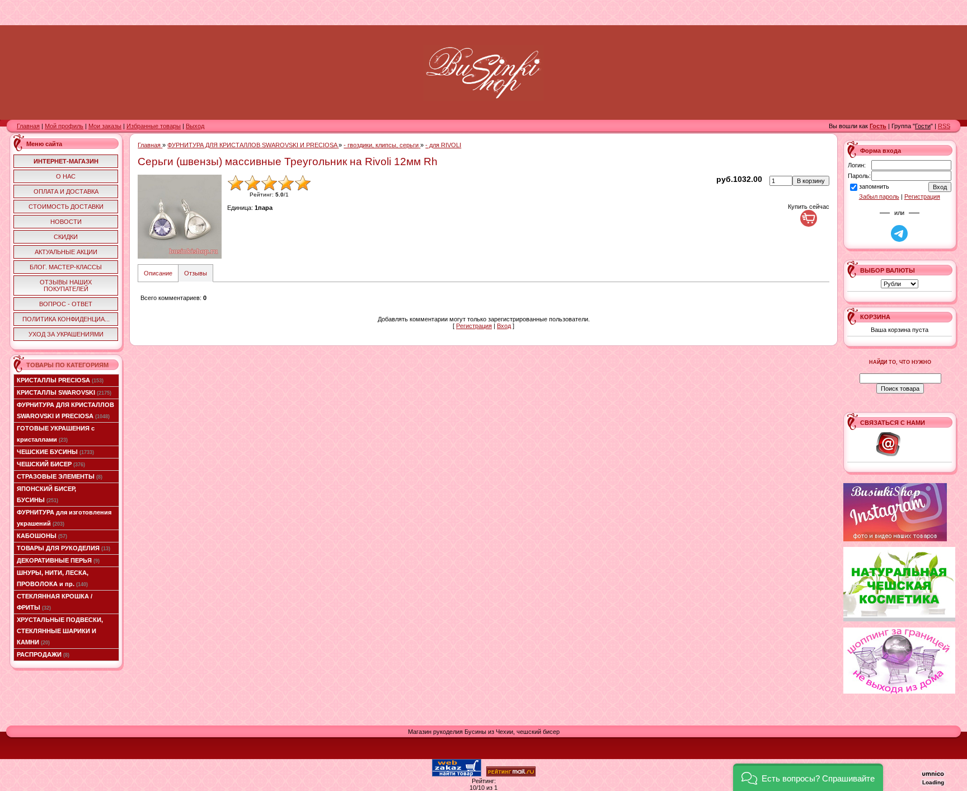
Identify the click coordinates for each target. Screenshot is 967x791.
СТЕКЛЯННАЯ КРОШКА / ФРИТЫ (54, 602)
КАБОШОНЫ (42, 535)
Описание (158, 273)
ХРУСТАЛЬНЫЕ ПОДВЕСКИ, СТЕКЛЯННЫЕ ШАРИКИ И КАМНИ (60, 630)
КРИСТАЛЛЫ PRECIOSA (60, 380)
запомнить (874, 187)
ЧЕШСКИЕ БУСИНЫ (55, 451)
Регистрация (474, 325)
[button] (808, 777)
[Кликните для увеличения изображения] (180, 217)
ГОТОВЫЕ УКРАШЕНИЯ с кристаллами (56, 434)
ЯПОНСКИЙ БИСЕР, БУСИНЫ (46, 494)
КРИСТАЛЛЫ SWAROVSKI (64, 392)
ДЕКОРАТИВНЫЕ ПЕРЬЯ (58, 560)
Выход (195, 126)
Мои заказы (104, 126)
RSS (944, 126)
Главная (28, 126)
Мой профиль (64, 126)
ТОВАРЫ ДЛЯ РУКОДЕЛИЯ (63, 548)
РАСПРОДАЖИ (43, 654)
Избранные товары (153, 126)
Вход (504, 325)
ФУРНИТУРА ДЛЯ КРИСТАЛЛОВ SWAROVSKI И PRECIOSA (65, 410)
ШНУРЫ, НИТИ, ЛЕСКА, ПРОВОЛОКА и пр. (52, 578)
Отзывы (195, 273)
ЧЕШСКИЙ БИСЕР (51, 464)
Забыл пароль (879, 196)
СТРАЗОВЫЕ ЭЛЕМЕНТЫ (59, 476)
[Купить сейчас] (808, 218)
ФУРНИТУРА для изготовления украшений (64, 518)
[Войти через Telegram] (899, 233)
